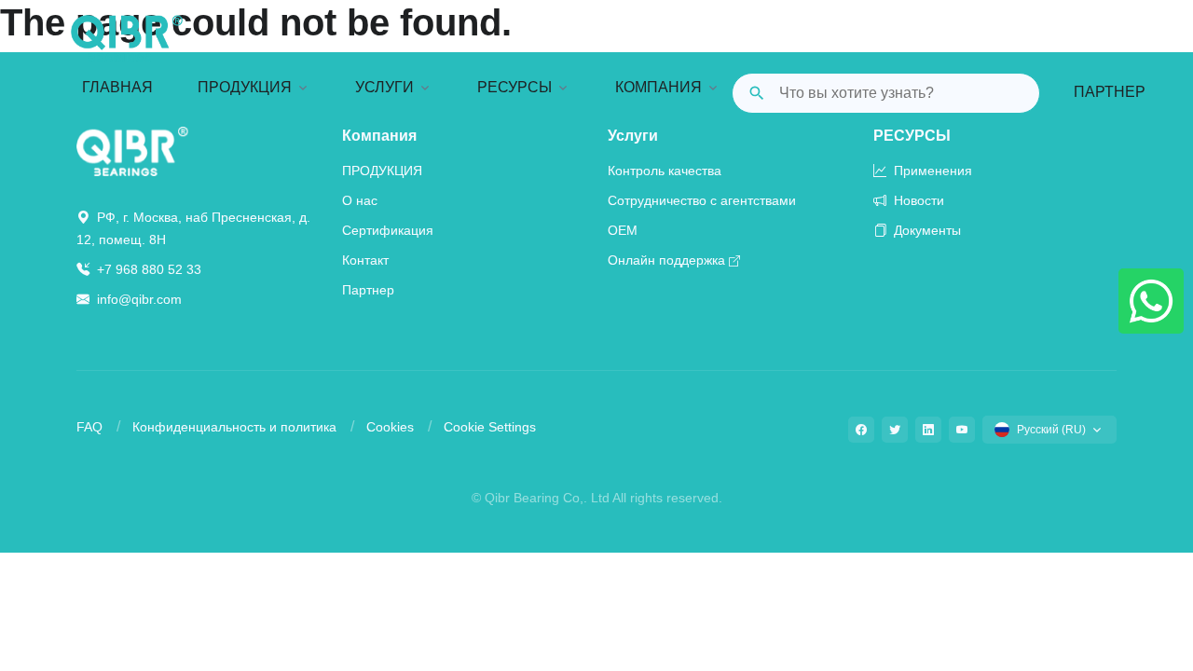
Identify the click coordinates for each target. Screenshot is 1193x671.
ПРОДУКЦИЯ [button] (245, 87)
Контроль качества (664, 170)
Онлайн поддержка (666, 260)
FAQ (89, 426)
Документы (925, 230)
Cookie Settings (490, 426)
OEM (623, 230)
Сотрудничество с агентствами (702, 200)
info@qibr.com (139, 299)
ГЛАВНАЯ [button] (117, 87)
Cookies (390, 426)
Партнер (1109, 92)
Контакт (365, 260)
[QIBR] (127, 38)
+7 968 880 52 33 (147, 269)
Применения (931, 170)
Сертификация (387, 230)
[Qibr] (132, 150)
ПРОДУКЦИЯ (382, 170)
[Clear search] (1010, 93)
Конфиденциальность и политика (234, 426)
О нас (359, 200)
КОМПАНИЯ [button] (658, 87)
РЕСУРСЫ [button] (514, 87)
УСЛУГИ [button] (384, 87)
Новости (917, 200)
